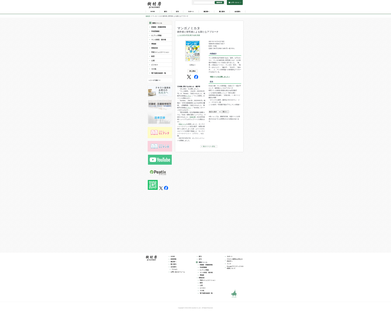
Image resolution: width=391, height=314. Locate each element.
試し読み (192, 71)
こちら (188, 96)
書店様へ (173, 261)
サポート (230, 256)
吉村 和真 (196, 35)
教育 (153, 56)
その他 (153, 69)
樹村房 (148, 16)
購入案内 (173, 264)
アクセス (174, 269)
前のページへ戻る (209, 146)
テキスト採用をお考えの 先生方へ (235, 260)
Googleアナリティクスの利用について (235, 267)
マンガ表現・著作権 (158, 39)
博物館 (153, 44)
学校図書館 (155, 31)
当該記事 (192, 117)
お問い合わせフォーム (178, 272)
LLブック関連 (156, 35)
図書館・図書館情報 (158, 27)
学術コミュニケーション (160, 52)
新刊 (200, 256)
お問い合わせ (235, 2)
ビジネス (154, 65)
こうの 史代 (181, 35)
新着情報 (173, 259)
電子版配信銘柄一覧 (158, 73)
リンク (229, 263)
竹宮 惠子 (189, 35)
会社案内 (173, 267)
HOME (173, 256)
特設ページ (182, 124)
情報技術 (154, 48)
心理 (153, 60)
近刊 (200, 259)
